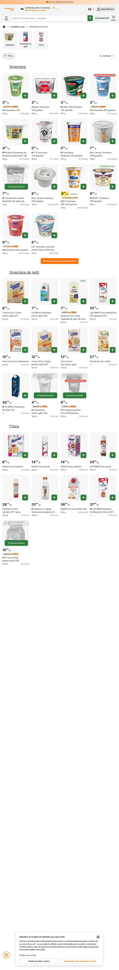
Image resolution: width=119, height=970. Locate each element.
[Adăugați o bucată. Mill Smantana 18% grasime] (25, 235)
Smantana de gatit (24, 272)
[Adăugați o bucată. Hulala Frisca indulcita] (25, 455)
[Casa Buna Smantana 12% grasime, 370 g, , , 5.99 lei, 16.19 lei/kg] (74, 131)
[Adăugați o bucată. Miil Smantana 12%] (25, 95)
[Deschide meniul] (6, 18)
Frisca (14, 426)
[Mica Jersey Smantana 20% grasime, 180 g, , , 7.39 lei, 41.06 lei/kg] (103, 131)
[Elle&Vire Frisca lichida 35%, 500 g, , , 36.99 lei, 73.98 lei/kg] (74, 488)
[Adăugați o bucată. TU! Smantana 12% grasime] (54, 141)
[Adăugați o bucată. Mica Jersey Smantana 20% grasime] (113, 141)
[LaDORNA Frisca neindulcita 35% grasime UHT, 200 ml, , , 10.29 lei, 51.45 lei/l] (103, 291)
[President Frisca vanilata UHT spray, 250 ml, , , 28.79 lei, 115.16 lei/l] (15, 488)
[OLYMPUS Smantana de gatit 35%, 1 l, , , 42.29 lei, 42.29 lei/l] (15, 386)
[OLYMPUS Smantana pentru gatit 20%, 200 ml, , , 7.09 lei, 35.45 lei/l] (44, 291)
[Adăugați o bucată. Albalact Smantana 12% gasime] (54, 95)
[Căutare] (90, 18)
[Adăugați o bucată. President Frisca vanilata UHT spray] (25, 497)
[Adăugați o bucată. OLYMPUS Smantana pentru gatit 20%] (54, 301)
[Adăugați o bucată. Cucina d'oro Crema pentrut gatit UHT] (54, 350)
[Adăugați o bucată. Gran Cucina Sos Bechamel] (25, 350)
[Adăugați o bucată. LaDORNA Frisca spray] (113, 455)
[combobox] (49, 18)
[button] (105, 9)
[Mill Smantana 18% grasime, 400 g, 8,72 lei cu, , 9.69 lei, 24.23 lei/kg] (15, 226)
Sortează (107, 56)
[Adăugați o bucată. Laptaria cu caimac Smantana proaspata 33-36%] (54, 497)
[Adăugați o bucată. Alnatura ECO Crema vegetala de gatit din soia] (83, 301)
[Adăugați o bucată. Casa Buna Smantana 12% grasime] (83, 141)
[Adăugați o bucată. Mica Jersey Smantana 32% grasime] (54, 187)
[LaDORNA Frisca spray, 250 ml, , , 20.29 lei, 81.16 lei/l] (103, 445)
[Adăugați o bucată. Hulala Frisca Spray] (54, 455)
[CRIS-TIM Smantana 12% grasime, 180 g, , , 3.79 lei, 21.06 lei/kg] (74, 86)
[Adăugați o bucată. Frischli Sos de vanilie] (113, 350)
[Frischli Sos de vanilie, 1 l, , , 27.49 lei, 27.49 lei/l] (103, 340)
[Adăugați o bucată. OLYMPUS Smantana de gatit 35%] (25, 395)
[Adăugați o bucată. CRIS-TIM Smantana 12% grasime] (83, 95)
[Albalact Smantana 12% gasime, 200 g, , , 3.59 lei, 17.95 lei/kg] (44, 86)
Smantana (17, 66)
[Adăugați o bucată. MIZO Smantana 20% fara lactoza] (83, 187)
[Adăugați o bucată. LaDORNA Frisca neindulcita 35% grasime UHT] (113, 301)
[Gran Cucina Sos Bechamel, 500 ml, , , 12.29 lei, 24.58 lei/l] (15, 340)
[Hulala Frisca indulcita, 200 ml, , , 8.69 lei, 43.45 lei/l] (15, 445)
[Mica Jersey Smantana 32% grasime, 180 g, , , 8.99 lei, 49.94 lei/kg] (44, 177)
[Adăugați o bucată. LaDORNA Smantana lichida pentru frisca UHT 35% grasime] (113, 497)
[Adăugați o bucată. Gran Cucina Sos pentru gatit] (83, 350)
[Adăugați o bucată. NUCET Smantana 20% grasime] (113, 187)
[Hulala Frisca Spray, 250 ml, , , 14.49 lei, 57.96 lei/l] (44, 445)
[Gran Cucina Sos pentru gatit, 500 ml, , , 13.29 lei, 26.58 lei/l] (74, 340)
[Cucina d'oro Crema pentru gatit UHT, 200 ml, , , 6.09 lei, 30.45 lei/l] (15, 291)
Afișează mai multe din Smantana (59, 261)
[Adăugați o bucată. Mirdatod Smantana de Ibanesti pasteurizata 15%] (25, 141)
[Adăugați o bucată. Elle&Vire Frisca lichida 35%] (83, 497)
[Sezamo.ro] (4, 26)
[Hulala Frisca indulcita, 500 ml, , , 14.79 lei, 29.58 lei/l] (74, 445)
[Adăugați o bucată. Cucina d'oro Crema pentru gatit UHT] (25, 301)
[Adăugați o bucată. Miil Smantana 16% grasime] (113, 95)
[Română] (91, 9)
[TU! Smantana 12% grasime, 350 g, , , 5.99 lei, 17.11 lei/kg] (44, 131)
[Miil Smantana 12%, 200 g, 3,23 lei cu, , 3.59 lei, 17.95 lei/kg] (15, 86)
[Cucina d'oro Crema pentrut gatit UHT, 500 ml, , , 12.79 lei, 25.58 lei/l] (44, 340)
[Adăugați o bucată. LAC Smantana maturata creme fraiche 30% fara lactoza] (54, 235)
